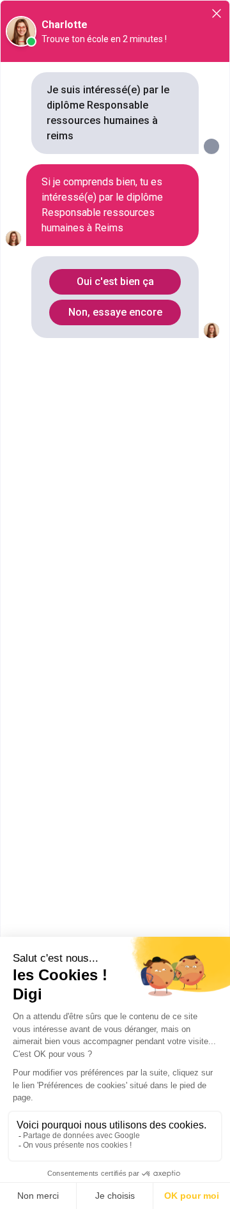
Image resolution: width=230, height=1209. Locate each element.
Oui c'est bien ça (115, 281)
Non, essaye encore (115, 312)
